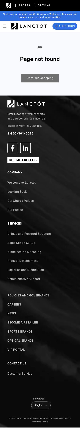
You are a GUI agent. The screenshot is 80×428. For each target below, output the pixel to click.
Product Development (22, 261)
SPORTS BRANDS (20, 331)
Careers (14, 304)
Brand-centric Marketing (24, 252)
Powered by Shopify (40, 421)
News (11, 313)
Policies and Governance (28, 295)
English (39, 405)
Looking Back (17, 191)
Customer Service (19, 373)
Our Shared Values (20, 201)
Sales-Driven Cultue (21, 243)
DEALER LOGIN (65, 26)
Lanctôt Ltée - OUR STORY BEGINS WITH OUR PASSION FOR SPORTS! (43, 418)
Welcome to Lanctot (21, 182)
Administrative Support (23, 279)
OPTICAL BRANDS (20, 340)
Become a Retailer (22, 322)
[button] (5, 26)
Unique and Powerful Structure (29, 233)
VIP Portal (16, 349)
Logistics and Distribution (25, 270)
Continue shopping (40, 78)
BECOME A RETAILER (23, 160)
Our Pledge (15, 210)
